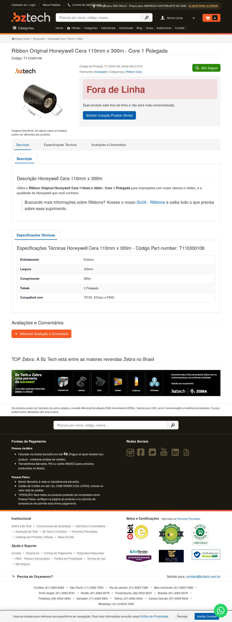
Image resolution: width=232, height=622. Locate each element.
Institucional (164, 28)
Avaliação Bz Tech (26, 531)
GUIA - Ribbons (151, 202)
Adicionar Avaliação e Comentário (43, 333)
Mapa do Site (66, 537)
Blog (139, 28)
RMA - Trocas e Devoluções (32, 558)
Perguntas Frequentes (90, 553)
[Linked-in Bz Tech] (176, 454)
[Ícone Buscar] (146, 17)
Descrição (22, 144)
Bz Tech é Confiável (55, 531)
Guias (149, 28)
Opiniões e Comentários (90, 526)
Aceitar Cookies (207, 616)
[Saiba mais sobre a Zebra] (116, 383)
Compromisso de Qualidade (53, 526)
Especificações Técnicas (60, 144)
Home (59, 28)
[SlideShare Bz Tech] (187, 454)
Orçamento (32, 553)
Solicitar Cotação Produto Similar (109, 115)
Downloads (126, 28)
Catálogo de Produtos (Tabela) (34, 537)
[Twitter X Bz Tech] (153, 454)
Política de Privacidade (68, 558)
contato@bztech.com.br (203, 576)
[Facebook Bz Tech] (141, 454)
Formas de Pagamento (58, 553)
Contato (180, 28)
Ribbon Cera (134, 71)
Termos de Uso (96, 558)
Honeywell (38, 38)
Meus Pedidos (51, 5)
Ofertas (75, 28)
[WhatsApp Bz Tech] (221, 611)
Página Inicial (22, 38)
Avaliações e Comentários (109, 144)
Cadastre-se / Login (24, 5)
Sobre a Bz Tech (22, 526)
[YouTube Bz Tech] (164, 454)
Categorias (90, 28)
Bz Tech (31, 17)
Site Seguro (22, 564)
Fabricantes (108, 28)
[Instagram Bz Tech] (131, 454)
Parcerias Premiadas (84, 531)
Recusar (182, 616)
